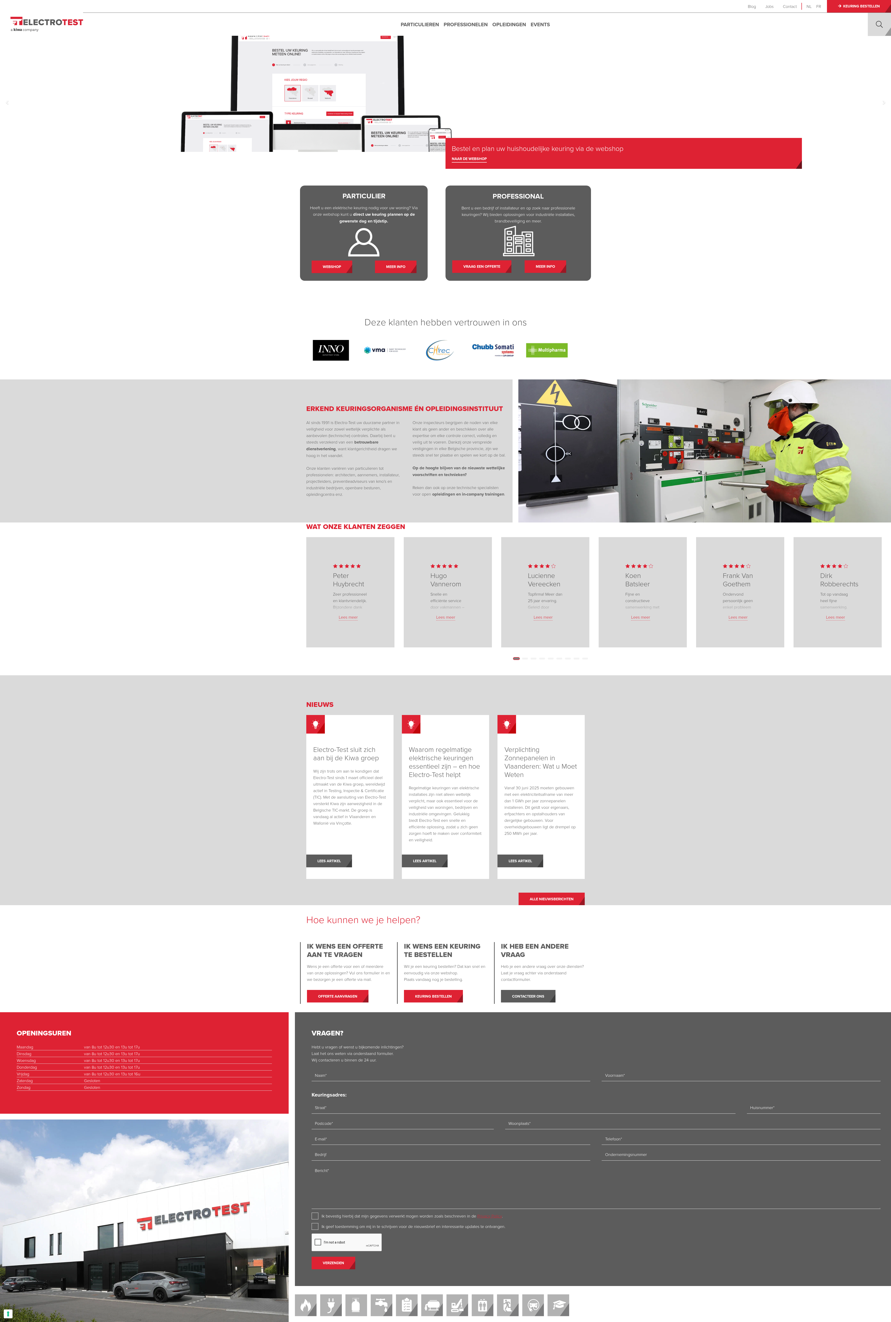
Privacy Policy (489, 1216)
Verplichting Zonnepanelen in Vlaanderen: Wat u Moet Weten (540, 761)
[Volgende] (883, 102)
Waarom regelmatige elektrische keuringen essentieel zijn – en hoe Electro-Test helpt (444, 761)
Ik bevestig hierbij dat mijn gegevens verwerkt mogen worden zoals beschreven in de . (412, 1216)
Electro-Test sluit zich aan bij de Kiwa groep (346, 753)
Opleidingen (509, 24)
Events (540, 24)
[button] (879, 24)
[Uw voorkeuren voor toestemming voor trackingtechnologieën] (8, 1313)
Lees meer (348, 617)
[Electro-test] (46, 24)
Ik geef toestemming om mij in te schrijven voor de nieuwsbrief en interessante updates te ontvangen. (413, 1226)
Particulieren (420, 24)
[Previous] (7, 102)
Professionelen (466, 24)
